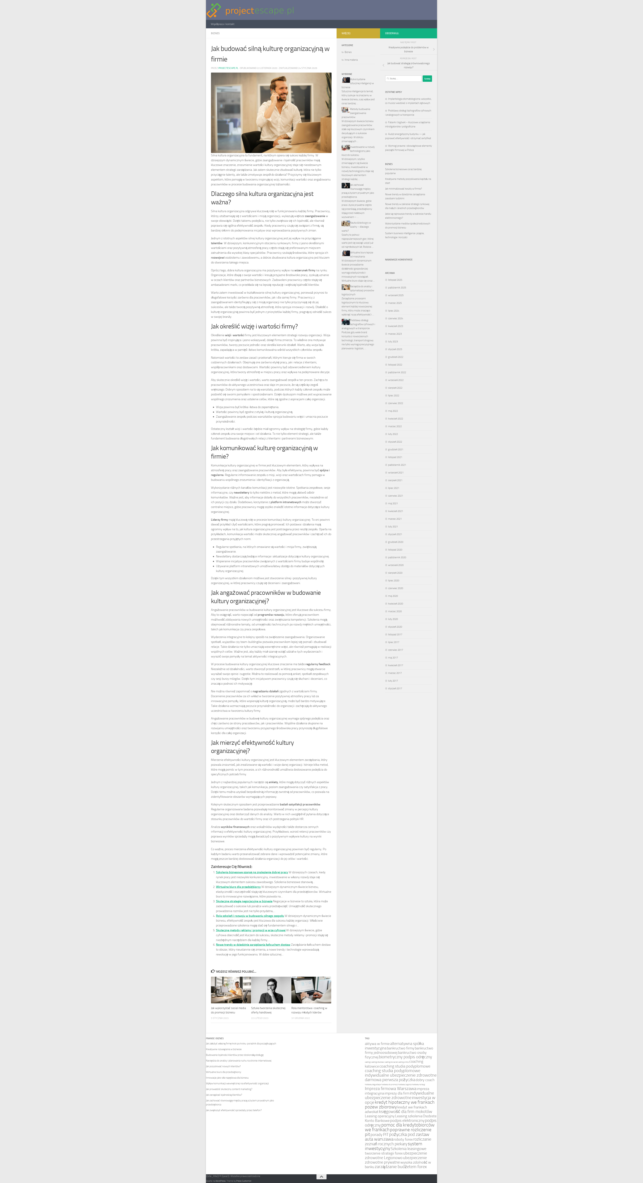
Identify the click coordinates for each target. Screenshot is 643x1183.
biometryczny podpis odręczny (405, 1056)
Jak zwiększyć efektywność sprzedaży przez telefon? (234, 1110)
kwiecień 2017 (395, 665)
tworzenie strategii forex (384, 1153)
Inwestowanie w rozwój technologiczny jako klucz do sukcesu (358, 151)
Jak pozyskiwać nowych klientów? (223, 1066)
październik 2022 (397, 372)
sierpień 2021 (395, 480)
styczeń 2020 (395, 626)
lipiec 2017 (393, 642)
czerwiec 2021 (395, 495)
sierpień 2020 (395, 572)
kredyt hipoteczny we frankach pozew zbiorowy (400, 1104)
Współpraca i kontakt (222, 24)
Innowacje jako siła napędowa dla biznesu (227, 1077)
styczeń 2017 (395, 688)
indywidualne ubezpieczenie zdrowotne (399, 1095)
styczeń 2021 (395, 534)
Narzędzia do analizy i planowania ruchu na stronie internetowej (238, 1060)
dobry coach (425, 1080)
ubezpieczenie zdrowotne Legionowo (396, 1155)
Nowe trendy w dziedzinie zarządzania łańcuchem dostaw (253, 945)
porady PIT (380, 1134)
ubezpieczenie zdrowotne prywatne (396, 1160)
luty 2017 (393, 680)
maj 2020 (393, 595)
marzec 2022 (395, 426)
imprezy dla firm (396, 1093)
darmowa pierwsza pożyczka (390, 1079)
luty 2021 (393, 526)
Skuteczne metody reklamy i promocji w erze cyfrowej (250, 930)
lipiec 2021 (393, 488)
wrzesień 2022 (396, 380)
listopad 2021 (395, 457)
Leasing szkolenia (408, 1116)
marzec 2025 (395, 303)
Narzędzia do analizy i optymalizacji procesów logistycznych (358, 290)
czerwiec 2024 (395, 318)
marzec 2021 (395, 518)
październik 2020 (397, 557)
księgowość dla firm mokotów (405, 1111)
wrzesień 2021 (396, 472)
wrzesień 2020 (396, 565)
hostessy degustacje (373, 1084)
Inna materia (351, 59)
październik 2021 (397, 464)
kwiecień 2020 (395, 603)
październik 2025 (397, 287)
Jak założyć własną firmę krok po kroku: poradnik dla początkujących (241, 1043)
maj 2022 (393, 410)
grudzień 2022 (395, 356)
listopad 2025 (395, 279)
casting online (403, 1062)
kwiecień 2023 (395, 326)
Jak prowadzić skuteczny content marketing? (229, 1089)
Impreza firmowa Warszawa (390, 1088)
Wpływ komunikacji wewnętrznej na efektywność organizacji (237, 1083)
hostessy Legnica (404, 1084)
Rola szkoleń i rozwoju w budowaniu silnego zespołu (250, 916)
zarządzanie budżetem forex (401, 1166)
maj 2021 (393, 503)
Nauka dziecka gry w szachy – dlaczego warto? (356, 226)
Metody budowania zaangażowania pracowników (356, 113)
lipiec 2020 (393, 580)
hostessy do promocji (389, 1084)
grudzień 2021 (395, 449)
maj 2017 (393, 657)
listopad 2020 (395, 549)
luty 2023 (393, 341)
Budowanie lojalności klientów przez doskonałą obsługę (235, 1054)
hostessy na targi (418, 1084)
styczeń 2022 (395, 441)
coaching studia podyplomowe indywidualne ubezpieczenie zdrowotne (401, 1073)
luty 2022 (393, 434)
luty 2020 (393, 619)
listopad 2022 (395, 364)
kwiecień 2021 (395, 511)
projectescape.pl (228, 68)
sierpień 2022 (395, 387)
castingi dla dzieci (377, 1062)
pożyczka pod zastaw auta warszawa (397, 1137)
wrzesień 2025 (396, 295)
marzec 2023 (395, 333)
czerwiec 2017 (395, 649)
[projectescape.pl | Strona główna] (250, 10)
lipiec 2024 (393, 310)
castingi (368, 1062)
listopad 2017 (395, 634)
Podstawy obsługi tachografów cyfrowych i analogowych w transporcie (358, 324)
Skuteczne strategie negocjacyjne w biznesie (244, 901)
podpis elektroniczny (407, 1120)
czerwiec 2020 (395, 588)
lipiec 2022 (393, 395)
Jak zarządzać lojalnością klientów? (224, 1094)
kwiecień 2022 (395, 418)
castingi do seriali (391, 1062)
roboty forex (403, 1139)
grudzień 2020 (395, 541)
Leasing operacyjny (380, 1116)
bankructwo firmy (400, 1048)
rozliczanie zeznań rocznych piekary (398, 1141)
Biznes (215, 33)
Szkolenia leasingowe (408, 1148)
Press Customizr (243, 1181)
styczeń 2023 (395, 349)
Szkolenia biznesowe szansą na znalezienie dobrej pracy (252, 872)
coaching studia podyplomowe (404, 1066)
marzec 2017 (395, 673)
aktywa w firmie (377, 1043)
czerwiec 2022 (395, 403)
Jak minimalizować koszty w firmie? (403, 188)
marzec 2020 (395, 611)
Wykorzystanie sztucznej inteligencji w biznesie (358, 83)
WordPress (221, 1181)
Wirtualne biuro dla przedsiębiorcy (238, 887)
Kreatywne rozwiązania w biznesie (224, 1049)
